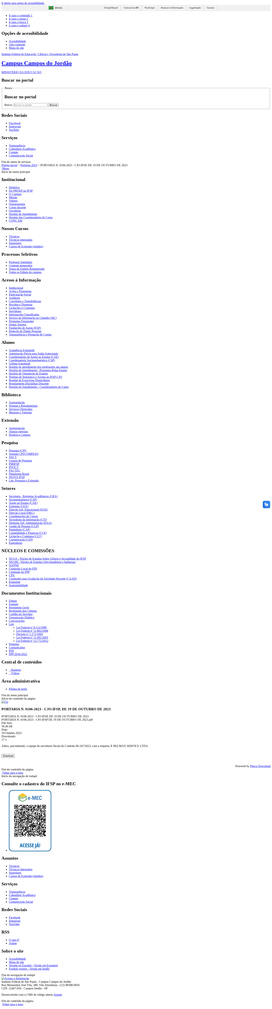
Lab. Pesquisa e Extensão (24, 480)
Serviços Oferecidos (20, 409)
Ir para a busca (18, 22)
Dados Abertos (17, 324)
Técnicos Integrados (20, 239)
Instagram (14, 920)
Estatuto (13, 604)
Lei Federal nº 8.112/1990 (31, 627)
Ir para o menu (18, 18)
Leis (11, 624)
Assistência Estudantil (21, 350)
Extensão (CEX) (18, 506)
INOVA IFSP (17, 477)
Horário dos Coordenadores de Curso (31, 217)
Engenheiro (15, 542)
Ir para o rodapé (19, 25)
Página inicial (9, 165)
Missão (13, 197)
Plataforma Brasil (19, 473)
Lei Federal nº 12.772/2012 (32, 640)
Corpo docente (17, 207)
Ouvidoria (15, 210)
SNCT (13, 457)
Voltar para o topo (12, 772)
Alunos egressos (18, 431)
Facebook (14, 917)
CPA (12, 575)
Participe (150, 7)
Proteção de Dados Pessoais (25, 331)
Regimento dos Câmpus (23, 610)
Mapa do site (16, 47)
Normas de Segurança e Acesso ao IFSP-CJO (35, 376)
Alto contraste (17, 44)
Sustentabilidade (18, 585)
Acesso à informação (172, 7)
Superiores (15, 243)
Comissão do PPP (19, 572)
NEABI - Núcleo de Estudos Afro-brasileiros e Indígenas (42, 562)
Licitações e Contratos (22, 307)
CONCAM (15, 220)
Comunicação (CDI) (21, 539)
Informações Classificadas (24, 314)
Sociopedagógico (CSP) (23, 499)
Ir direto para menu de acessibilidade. (23, 3)
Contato (13, 152)
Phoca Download (260, 766)
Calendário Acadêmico (22, 148)
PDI (11, 650)
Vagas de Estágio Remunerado (27, 268)
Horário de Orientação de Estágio (28, 373)
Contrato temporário (20, 265)
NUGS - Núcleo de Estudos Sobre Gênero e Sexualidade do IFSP (47, 558)
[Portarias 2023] (4, 701)
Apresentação (17, 402)
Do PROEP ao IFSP (21, 190)
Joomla (58, 994)
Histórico (14, 187)
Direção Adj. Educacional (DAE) (28, 509)
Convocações (17, 620)
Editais (13, 600)
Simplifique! (111, 7)
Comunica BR (131, 7)
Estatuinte (14, 582)
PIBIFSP (14, 463)
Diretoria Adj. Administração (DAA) (30, 522)
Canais (210, 7)
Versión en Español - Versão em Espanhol (33, 965)
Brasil (59, 7)
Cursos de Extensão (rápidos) (26, 246)
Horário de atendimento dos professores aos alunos (38, 366)
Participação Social (20, 294)
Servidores (15, 311)
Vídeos (14, 673)
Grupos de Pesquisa (20, 460)
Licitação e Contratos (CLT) (25, 536)
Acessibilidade (17, 41)
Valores (13, 200)
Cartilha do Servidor (21, 614)
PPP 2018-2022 (18, 654)
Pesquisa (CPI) (17, 450)
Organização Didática (21, 617)
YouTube (14, 924)
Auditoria (14, 297)
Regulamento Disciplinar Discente (29, 383)
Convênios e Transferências (25, 301)
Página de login (18, 688)
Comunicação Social (21, 155)
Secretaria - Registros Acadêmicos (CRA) (33, 496)
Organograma (17, 204)
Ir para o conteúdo (20, 15)
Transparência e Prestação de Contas (30, 334)
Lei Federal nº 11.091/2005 (32, 637)
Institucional (16, 287)
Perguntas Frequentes (21, 321)
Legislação (195, 7)
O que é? (14, 939)
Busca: (8, 104)
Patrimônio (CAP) (19, 529)
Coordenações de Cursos (23, 516)
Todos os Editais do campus (25, 272)
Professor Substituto (20, 262)
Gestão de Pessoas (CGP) (24, 526)
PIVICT (14, 467)
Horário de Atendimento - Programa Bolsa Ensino (38, 370)
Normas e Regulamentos (23, 405)
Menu (5, 168)
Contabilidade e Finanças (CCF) (28, 532)
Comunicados (17, 647)
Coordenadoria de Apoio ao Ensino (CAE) (34, 356)
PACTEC (14, 470)
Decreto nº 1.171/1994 (29, 634)
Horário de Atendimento (23, 214)
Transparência (17, 145)
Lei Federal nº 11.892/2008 (32, 630)
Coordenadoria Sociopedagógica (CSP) (32, 360)
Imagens (15, 669)
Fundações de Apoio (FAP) (25, 327)
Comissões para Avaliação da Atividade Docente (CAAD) (43, 578)
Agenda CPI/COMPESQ (23, 453)
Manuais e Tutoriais (20, 412)
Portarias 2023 (28, 165)
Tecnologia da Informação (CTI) (28, 519)
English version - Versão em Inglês (29, 968)
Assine (13, 943)
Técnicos (14, 236)
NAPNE (14, 565)
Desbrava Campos (19, 434)
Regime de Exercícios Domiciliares (29, 380)
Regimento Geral (19, 607)
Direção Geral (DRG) (21, 512)
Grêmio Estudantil (19, 363)
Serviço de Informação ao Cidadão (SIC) (33, 317)
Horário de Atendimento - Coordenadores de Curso (39, 386)
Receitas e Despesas (20, 304)
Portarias (14, 644)
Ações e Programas (20, 291)
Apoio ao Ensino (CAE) (23, 502)
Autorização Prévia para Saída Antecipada (33, 353)
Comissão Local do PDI (23, 568)
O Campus (15, 194)
